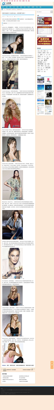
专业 (38, 50)
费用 (47, 69)
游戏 (4, 0)
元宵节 (39, 52)
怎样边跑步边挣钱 (5, 377)
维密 (18, 19)
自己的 (48, 67)
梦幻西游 (40, 64)
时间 (42, 60)
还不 (39, 71)
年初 (47, 56)
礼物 (48, 65)
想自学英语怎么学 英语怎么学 (24, 376)
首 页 (2, 0)
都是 (44, 71)
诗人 (42, 69)
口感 (50, 52)
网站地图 (25, 389)
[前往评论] (52, 365)
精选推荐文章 (22, 389)
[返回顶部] (52, 367)
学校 (46, 54)
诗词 (44, 69)
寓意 (42, 56)
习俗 (44, 50)
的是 (45, 65)
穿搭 (10, 16)
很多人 (39, 58)
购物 (29, 0)
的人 (42, 65)
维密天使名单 (12, 365)
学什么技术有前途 (22, 377)
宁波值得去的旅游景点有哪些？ (8, 376)
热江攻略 (4, 381)
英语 (38, 69)
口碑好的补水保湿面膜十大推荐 (28, 369)
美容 (12, 16)
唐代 (41, 54)
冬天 (44, 53)
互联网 (23, 0)
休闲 (17, 0)
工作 (44, 56)
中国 (41, 50)
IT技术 (20, 0)
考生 (41, 67)
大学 (44, 54)
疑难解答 (28, 389)
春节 (45, 60)
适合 (42, 71)
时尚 (4, 9)
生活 (9, 0)
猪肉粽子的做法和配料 (23, 379)
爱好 (15, 0)
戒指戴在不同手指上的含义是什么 (8, 379)
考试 (43, 67)
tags (2, 388)
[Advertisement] (27, 402)
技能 (44, 58)
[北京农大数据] (6, 2)
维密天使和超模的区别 (20, 365)
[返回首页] (52, 362)
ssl (5, 16)
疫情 (39, 65)
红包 (38, 67)
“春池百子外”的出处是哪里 (23, 381)
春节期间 (40, 62)
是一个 (44, 62)
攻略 (47, 58)
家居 (12, 0)
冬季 (48, 52)
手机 (26, 0)
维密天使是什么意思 (30, 365)
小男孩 (52, 389)
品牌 (38, 54)
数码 (7, 0)
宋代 (39, 56)
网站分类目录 (18, 389)
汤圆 (45, 64)
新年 (39, 60)
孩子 (49, 54)
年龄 (49, 56)
